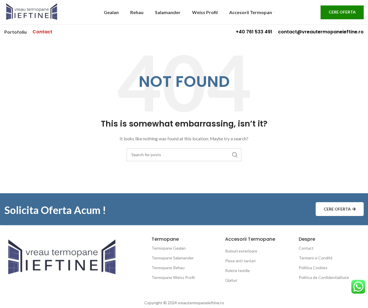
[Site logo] (31, 11)
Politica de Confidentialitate (324, 277)
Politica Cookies (313, 267)
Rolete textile (237, 270)
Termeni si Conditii (315, 257)
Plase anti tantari (240, 260)
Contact (306, 248)
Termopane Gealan (169, 248)
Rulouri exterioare (241, 250)
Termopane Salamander (173, 257)
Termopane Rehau (168, 267)
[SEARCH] (234, 154)
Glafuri (231, 280)
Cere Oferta (342, 11)
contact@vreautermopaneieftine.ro (321, 31)
